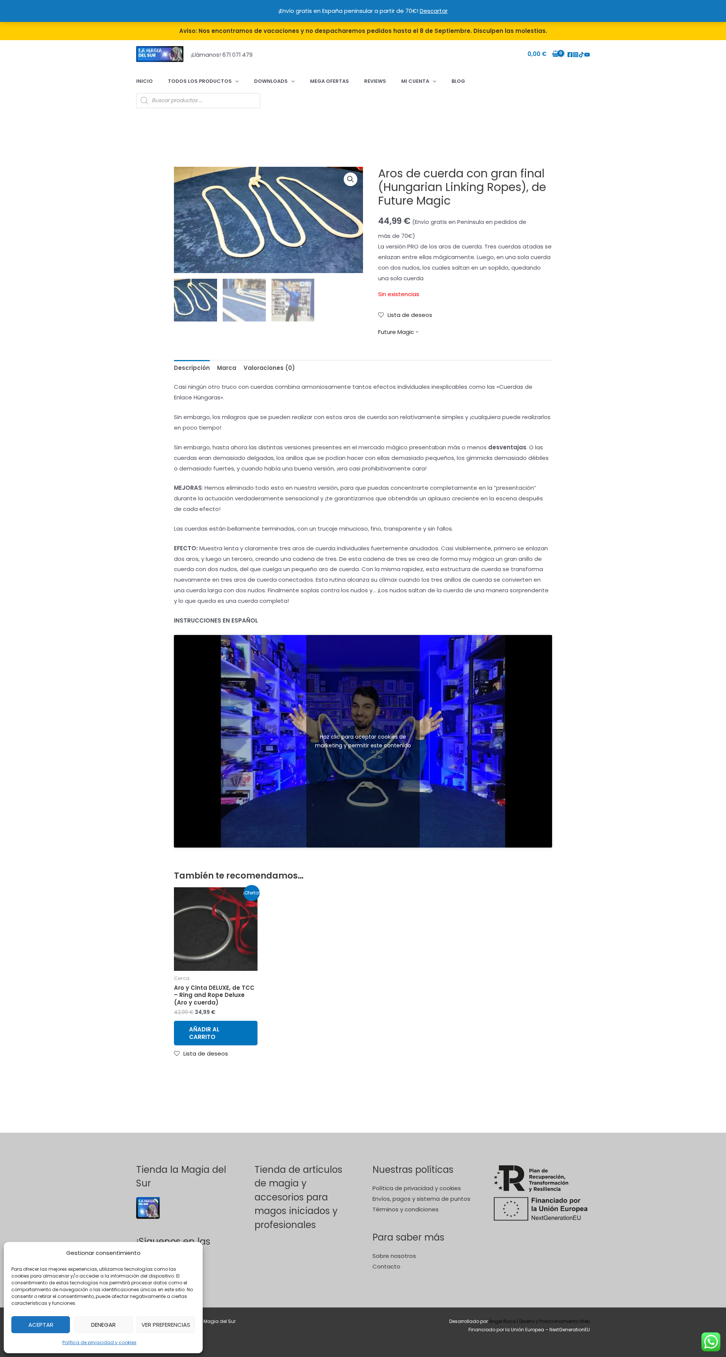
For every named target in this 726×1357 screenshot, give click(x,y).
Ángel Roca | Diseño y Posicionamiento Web (539, 1321)
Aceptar (40, 1325)
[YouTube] (587, 54)
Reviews (375, 81)
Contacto (386, 1266)
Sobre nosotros (394, 1256)
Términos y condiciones (405, 1209)
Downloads (271, 81)
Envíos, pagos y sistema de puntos (421, 1199)
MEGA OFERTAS (329, 81)
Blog (458, 81)
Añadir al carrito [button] (204, 1033)
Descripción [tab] (192, 368)
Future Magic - (398, 332)
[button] (350, 179)
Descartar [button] (434, 11)
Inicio (144, 81)
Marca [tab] (226, 368)
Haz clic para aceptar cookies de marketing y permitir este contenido (363, 741)
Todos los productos (200, 81)
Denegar (103, 1325)
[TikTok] (581, 54)
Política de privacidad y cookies (99, 1342)
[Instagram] (576, 54)
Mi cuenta (415, 81)
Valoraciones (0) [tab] (269, 368)
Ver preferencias (165, 1325)
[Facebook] (570, 54)
